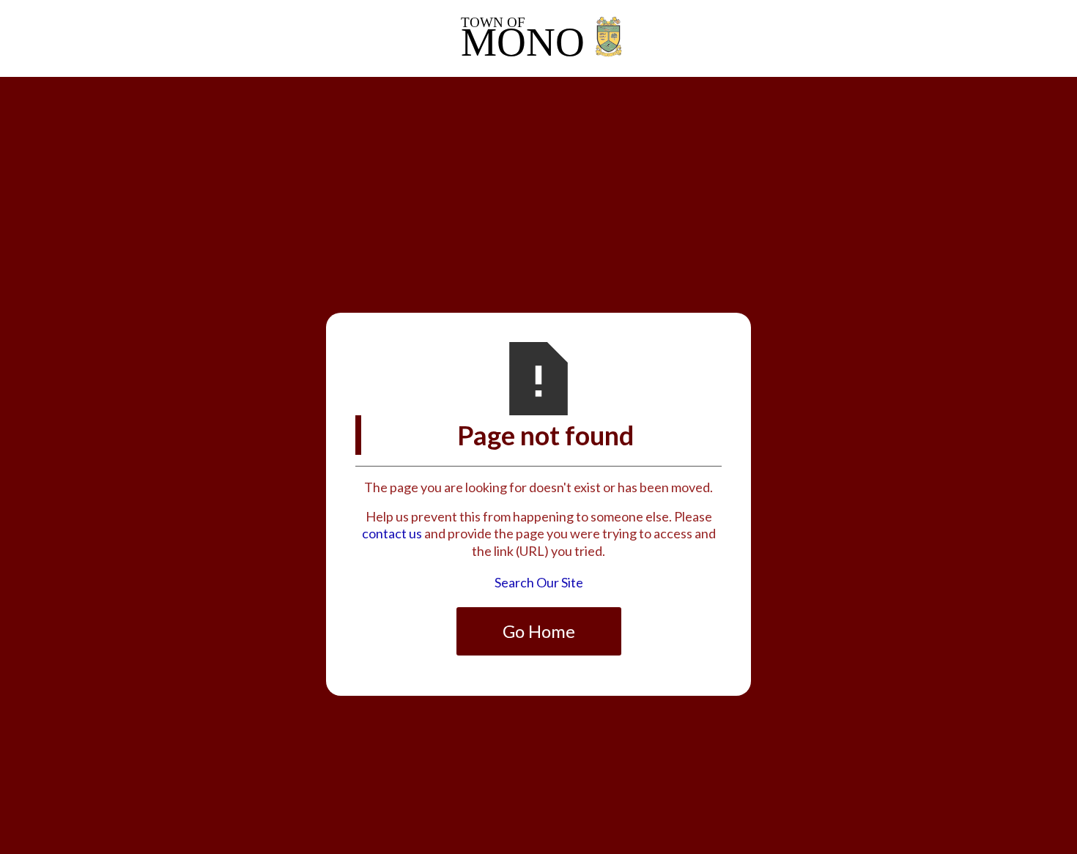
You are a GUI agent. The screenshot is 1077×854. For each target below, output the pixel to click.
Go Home (539, 631)
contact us (392, 533)
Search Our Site (539, 582)
